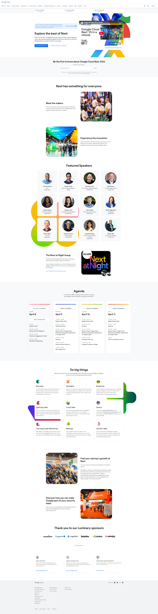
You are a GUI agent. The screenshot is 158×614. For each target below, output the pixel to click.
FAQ (85, 6)
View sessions (40, 11)
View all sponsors (79, 545)
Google (36, 608)
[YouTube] (114, 582)
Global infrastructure (39, 596)
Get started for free (41, 45)
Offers (8, 6)
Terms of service (53, 589)
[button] (147, 5)
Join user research (68, 589)
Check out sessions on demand (58, 45)
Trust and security (38, 591)
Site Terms (54, 608)
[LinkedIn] (117, 582)
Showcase (64, 6)
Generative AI (24, 6)
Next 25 (3, 6)
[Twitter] (120, 582)
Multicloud (37, 594)
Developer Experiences (49, 6)
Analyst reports (38, 601)
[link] (47, 181)
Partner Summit (15, 6)
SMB (75, 6)
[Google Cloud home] (6, 2)
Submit (95, 68)
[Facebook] (122, 582)
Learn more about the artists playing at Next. (56, 271)
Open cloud (37, 592)
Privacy (48, 608)
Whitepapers (37, 603)
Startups (71, 6)
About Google (42, 608)
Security (59, 6)
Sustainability (37, 598)
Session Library (32, 6)
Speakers (40, 6)
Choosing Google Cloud (39, 589)
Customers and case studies (40, 599)
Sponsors (80, 6)
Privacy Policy (87, 73)
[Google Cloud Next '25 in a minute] (101, 33)
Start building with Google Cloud (113, 47)
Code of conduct (53, 591)
